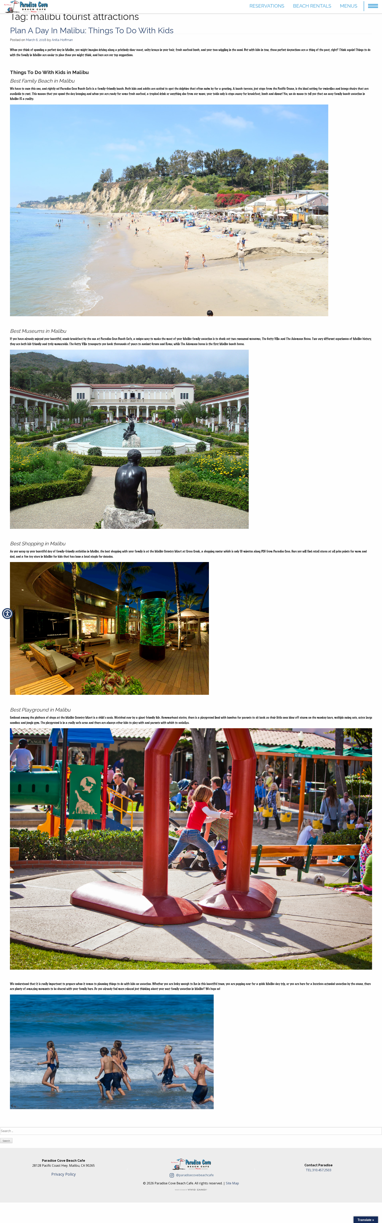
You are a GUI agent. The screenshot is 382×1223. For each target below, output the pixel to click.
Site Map (232, 1183)
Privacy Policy (63, 1174)
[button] (373, 4)
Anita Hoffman (62, 40)
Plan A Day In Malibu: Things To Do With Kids (91, 30)
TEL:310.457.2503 (318, 1170)
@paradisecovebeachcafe (194, 1175)
